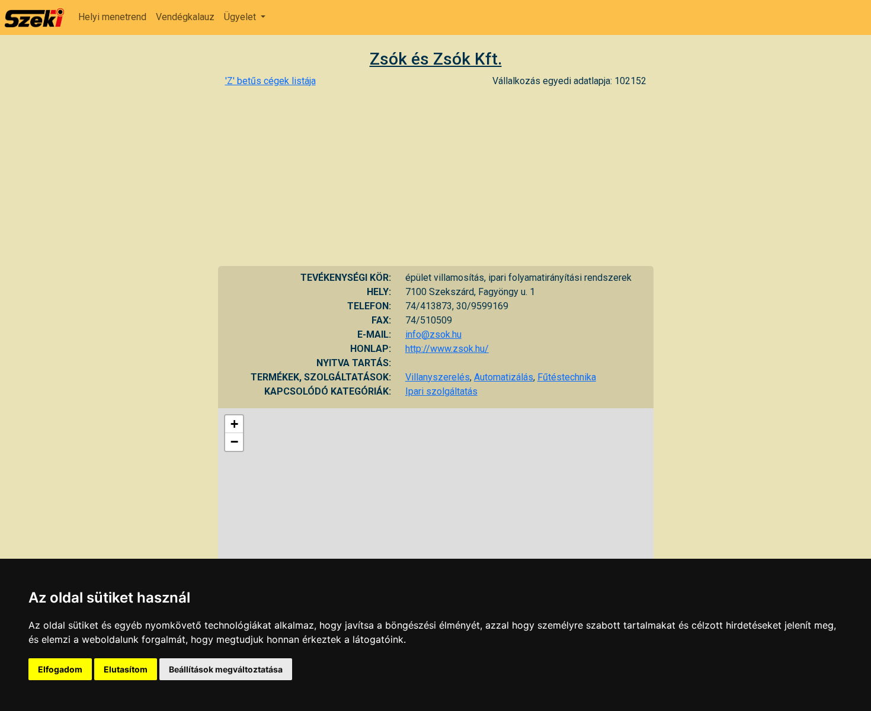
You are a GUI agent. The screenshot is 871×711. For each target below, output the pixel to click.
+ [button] (234, 424)
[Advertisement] (436, 177)
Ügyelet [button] (241, 17)
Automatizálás (503, 377)
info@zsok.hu (433, 334)
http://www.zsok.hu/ (447, 348)
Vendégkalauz (185, 17)
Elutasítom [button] (126, 669)
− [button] (234, 441)
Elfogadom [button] (60, 669)
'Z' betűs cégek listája (270, 81)
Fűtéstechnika (566, 377)
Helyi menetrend (112, 17)
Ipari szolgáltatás (441, 391)
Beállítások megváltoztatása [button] (226, 669)
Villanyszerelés (437, 377)
